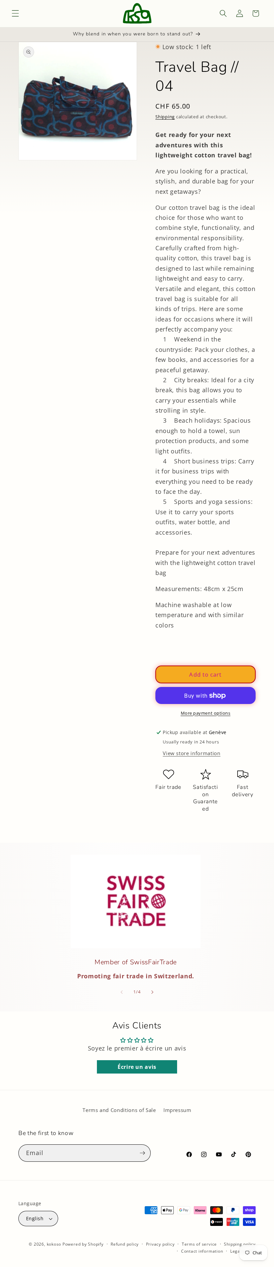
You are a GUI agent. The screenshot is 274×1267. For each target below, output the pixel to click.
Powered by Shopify (83, 1244)
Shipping (165, 117)
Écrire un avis (137, 1067)
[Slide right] (152, 992)
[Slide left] (121, 992)
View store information (192, 753)
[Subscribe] (142, 1153)
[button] (15, 13)
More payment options (206, 713)
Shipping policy (240, 1244)
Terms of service (199, 1244)
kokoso (54, 1244)
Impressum (177, 1110)
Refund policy (125, 1244)
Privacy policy (160, 1244)
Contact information (202, 1251)
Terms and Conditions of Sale (119, 1110)
